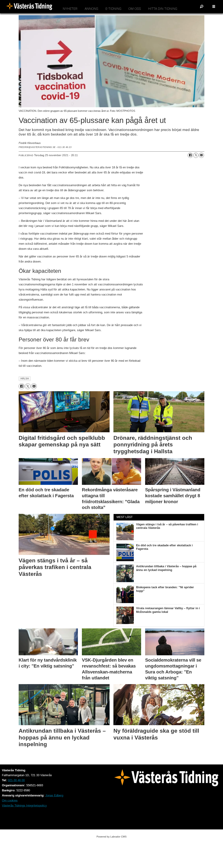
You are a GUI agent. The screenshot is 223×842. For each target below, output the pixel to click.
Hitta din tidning (162, 9)
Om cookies (10, 800)
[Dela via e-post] (201, 155)
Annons (91, 9)
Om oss (134, 9)
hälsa (25, 378)
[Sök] (201, 7)
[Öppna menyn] (213, 6)
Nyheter (70, 9)
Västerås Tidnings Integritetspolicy (24, 805)
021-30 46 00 (16, 780)
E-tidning (113, 9)
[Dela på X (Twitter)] (195, 155)
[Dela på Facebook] (190, 155)
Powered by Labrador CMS (111, 836)
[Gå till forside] (30, 6)
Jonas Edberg (54, 795)
